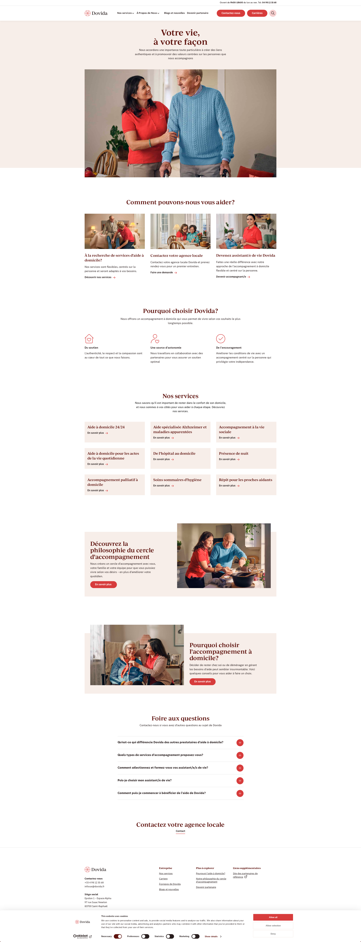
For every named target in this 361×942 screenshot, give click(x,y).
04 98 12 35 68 (269, 3)
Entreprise (165, 868)
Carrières (257, 13)
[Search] (272, 13)
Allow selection (273, 925)
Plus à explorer (205, 868)
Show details (211, 936)
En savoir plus (103, 584)
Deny (273, 934)
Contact (180, 831)
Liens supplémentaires (247, 868)
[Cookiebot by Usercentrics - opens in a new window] (82, 936)
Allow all (273, 917)
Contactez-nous (231, 13)
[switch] (145, 936)
